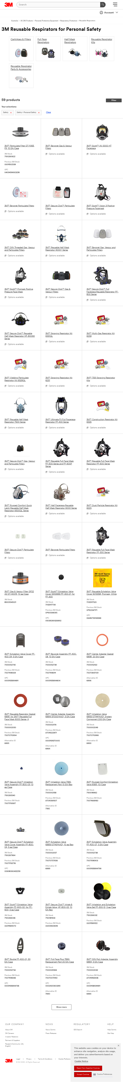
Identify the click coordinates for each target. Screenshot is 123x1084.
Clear (48, 112)
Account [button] (109, 13)
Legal (18, 1059)
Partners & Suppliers (12, 1040)
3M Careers (9, 1033)
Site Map (110, 1033)
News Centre (50, 1030)
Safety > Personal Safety (26, 112)
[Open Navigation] (115, 5)
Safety (5, 112)
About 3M (9, 1030)
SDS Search (78, 1030)
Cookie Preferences (65, 1059)
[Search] (103, 4)
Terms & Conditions (45, 1059)
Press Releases (51, 1033)
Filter (113, 100)
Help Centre (111, 1030)
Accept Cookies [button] (83, 1074)
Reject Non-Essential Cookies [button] (88, 1068)
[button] (103, 1074)
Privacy (29, 1059)
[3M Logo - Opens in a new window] (8, 4)
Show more (61, 1007)
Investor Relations (11, 1037)
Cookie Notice (81, 1061)
